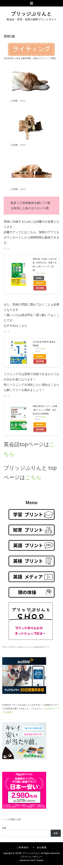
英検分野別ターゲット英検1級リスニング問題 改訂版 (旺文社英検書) (45, 410)
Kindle (38, 278)
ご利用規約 (22, 847)
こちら (33, 477)
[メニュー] (32, 3)
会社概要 (42, 847)
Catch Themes (37, 860)
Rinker (43, 273)
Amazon (39, 283)
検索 (4, 827)
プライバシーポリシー (31, 856)
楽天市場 (40, 288)
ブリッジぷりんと (31, 13)
